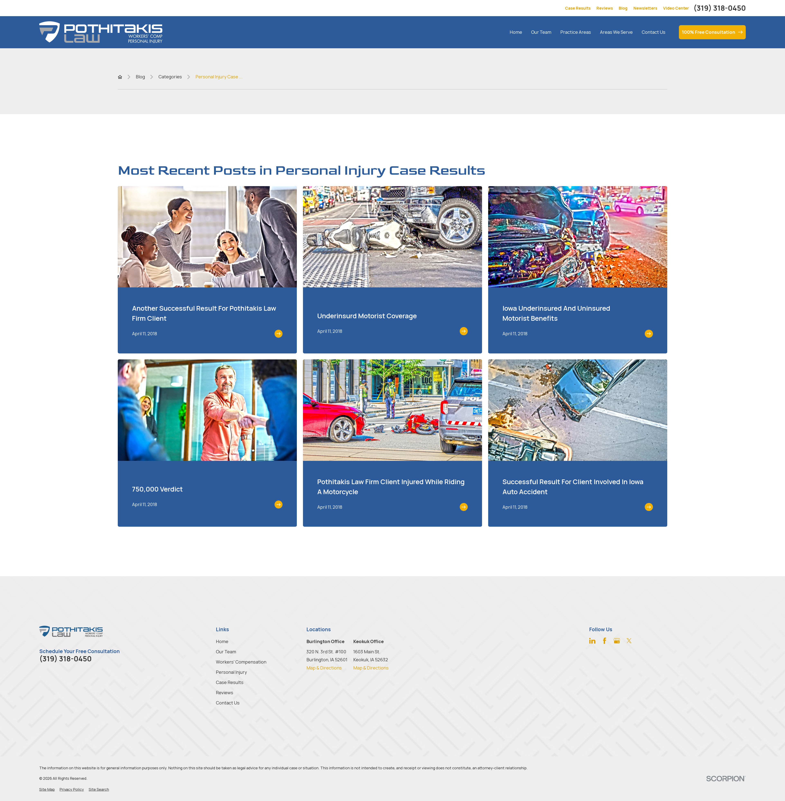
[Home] (100, 32)
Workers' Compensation (241, 662)
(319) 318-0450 (719, 8)
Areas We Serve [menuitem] (616, 32)
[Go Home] (120, 77)
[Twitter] (629, 641)
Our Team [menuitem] (541, 32)
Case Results (578, 8)
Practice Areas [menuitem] (575, 32)
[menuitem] (47, 789)
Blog (623, 8)
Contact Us (228, 703)
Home (222, 641)
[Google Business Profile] (617, 641)
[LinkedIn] (592, 641)
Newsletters (645, 8)
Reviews (605, 8)
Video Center (676, 8)
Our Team (226, 652)
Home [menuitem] (516, 32)
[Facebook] (604, 641)
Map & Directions (324, 668)
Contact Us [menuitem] (653, 32)
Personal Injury (231, 672)
